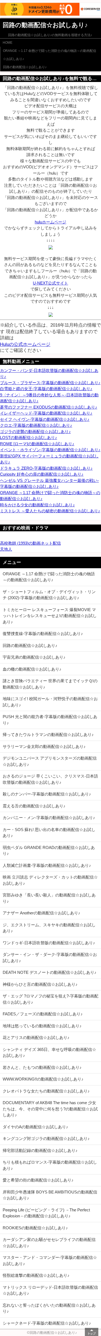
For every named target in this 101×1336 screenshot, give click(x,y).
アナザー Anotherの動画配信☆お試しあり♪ (41, 913)
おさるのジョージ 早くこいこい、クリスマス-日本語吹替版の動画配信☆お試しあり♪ (50, 779)
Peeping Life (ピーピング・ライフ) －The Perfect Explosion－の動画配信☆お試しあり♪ (46, 1213)
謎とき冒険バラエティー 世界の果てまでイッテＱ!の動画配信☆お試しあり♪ (50, 683)
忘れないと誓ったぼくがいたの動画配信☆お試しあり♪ (49, 1308)
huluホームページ (50, 222)
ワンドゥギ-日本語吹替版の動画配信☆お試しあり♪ (49, 942)
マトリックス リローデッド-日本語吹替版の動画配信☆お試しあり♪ (50, 1290)
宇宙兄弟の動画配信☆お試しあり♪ (34, 657)
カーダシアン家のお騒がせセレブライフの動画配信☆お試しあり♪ (49, 1242)
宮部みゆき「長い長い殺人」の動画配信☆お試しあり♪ (49, 898)
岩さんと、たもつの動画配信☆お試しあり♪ (42, 1067)
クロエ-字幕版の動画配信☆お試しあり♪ (36, 425)
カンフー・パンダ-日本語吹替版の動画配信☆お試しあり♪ (49, 373)
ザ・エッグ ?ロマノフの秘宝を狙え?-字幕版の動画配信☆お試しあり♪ (50, 999)
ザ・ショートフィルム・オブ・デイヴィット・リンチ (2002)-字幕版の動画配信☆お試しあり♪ (49, 594)
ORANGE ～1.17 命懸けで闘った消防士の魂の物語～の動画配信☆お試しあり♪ (49, 55)
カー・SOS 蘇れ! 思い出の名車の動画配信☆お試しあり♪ (49, 832)
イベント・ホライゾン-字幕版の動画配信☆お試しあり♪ (50, 449)
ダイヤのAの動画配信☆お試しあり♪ (35, 1127)
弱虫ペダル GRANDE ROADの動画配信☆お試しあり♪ (49, 850)
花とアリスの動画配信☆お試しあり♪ (36, 1037)
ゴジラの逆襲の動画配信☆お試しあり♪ (35, 431)
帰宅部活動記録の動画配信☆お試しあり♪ (40, 1150)
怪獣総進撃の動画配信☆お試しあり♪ (36, 1275)
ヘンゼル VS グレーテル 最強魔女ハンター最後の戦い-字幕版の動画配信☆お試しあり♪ (49, 483)
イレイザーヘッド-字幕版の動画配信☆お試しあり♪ (46, 413)
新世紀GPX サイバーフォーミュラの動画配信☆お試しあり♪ (49, 459)
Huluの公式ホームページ (25, 344)
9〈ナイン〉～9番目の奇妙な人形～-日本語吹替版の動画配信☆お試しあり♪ (49, 398)
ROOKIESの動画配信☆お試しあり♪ (35, 1228)
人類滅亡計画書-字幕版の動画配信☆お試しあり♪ (47, 865)
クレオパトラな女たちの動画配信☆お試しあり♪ (46, 1091)
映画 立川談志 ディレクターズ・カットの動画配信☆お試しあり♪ (50, 880)
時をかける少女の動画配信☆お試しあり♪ (37, 505)
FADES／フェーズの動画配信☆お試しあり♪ (43, 1014)
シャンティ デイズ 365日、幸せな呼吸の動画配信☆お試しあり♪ (49, 1052)
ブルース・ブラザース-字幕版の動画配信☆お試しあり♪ (50, 382)
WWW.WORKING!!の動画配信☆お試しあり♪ (43, 1079)
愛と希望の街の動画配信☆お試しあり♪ (38, 1180)
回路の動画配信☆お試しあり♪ (25, 67)
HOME (7, 43)
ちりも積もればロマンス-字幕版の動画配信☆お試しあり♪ (50, 1165)
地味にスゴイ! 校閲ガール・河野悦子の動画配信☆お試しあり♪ (50, 701)
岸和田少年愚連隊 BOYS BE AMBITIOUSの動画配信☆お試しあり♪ (50, 1195)
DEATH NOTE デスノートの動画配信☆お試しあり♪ (49, 972)
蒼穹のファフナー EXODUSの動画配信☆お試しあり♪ (48, 407)
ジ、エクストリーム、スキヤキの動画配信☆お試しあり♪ (49, 928)
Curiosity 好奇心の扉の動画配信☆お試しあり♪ (41, 474)
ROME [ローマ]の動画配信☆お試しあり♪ (37, 443)
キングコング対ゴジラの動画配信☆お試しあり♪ (46, 1138)
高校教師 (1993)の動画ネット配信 (30, 543)
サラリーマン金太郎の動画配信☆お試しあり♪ (44, 746)
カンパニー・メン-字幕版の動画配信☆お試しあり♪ (49, 817)
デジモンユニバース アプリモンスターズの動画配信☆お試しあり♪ (50, 761)
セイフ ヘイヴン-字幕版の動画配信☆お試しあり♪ (44, 419)
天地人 (6, 549)
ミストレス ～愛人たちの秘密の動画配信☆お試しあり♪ (50, 510)
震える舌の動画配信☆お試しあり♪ (34, 806)
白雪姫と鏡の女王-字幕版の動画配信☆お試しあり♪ (46, 388)
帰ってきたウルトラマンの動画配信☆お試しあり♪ (48, 734)
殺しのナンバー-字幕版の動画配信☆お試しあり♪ (47, 794)
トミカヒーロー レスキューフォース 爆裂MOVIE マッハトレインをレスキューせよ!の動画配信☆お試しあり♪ (50, 615)
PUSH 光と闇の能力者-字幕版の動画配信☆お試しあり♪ (50, 719)
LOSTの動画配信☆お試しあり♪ (28, 437)
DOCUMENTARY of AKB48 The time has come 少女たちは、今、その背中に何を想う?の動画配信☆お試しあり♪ (50, 1108)
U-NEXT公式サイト (50, 283)
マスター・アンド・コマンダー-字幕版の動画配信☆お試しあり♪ (50, 1260)
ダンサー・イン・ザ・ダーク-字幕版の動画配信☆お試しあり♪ (50, 957)
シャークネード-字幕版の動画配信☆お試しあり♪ (47, 1323)
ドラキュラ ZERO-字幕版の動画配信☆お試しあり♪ (46, 468)
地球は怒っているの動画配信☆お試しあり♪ (42, 1026)
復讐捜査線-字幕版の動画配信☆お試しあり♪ (43, 633)
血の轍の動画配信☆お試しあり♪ (32, 669)
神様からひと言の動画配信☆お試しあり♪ (40, 984)
